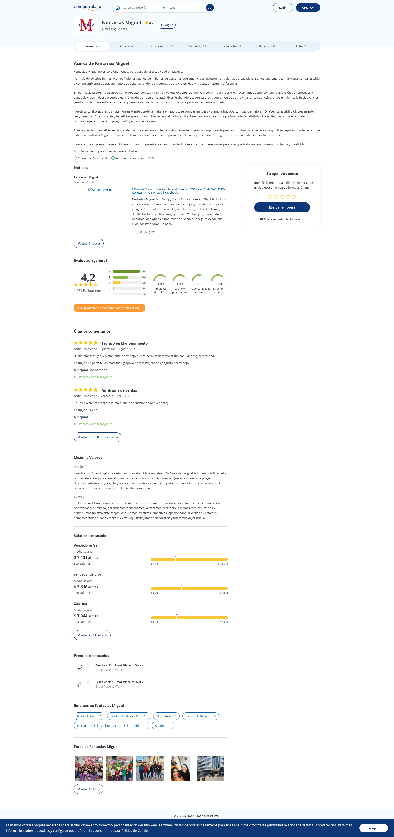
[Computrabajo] (87, 8)
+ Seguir (167, 25)
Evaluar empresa (282, 207)
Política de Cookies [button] (135, 830)
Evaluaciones (162, 46)
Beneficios (267, 46)
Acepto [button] (373, 828)
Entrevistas (232, 46)
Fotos (301, 46)
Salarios (197, 46)
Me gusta (146, 232)
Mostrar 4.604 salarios (92, 635)
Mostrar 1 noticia (89, 243)
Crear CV (308, 7)
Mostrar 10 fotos (89, 789)
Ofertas (127, 46)
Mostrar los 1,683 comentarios (98, 437)
